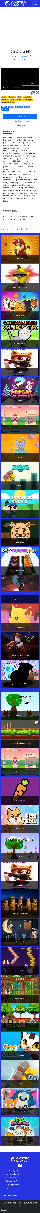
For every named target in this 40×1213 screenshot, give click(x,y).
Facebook (5, 1210)
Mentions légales (10, 1195)
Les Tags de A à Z (10, 1181)
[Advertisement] (20, 28)
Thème (27, 107)
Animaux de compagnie (24, 100)
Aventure (12, 97)
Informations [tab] (20, 116)
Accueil (12, 56)
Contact (6, 1188)
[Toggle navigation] (35, 3)
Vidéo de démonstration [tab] (20, 121)
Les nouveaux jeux (10, 1170)
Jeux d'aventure (23, 56)
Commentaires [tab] (20, 125)
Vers (12, 100)
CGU (4, 1192)
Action (4, 97)
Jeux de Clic (27, 97)
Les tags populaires (11, 1184)
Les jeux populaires (11, 1174)
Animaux (5, 100)
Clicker (11, 107)
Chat (19, 97)
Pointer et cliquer (8, 102)
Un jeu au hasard (10, 1177)
